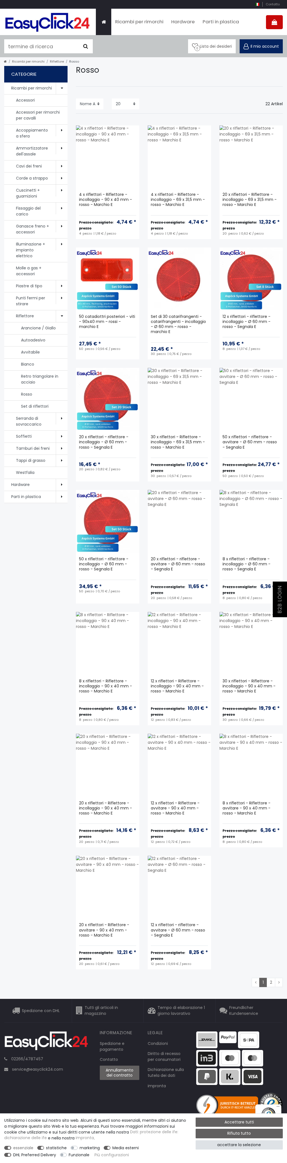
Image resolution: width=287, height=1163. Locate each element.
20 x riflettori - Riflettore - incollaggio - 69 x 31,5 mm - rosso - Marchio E (250, 199)
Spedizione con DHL (41, 1010)
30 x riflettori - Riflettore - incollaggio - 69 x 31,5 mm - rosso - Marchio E (178, 442)
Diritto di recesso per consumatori (164, 1056)
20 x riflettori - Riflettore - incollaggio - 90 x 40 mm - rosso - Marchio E (105, 808)
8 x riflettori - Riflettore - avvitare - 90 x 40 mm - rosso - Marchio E (246, 808)
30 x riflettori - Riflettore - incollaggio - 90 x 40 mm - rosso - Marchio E (249, 686)
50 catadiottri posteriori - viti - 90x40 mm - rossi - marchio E (107, 321)
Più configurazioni (111, 1155)
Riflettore (57, 61)
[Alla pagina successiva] (279, 982)
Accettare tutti (239, 1122)
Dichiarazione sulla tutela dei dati (166, 1072)
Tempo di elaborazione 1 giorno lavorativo (181, 1010)
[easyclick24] (46, 1042)
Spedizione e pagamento (112, 1046)
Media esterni (125, 1148)
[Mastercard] (252, 1058)
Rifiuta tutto (239, 1133)
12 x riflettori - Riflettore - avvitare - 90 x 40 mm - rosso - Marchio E (175, 808)
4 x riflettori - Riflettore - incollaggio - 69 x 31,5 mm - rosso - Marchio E (178, 199)
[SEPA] (248, 1039)
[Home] (103, 22)
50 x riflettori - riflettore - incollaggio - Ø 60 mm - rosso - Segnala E (103, 564)
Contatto (273, 4)
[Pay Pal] (206, 1076)
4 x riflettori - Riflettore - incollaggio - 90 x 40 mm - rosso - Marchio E (105, 199)
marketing (90, 1148)
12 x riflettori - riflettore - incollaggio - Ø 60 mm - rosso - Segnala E (246, 321)
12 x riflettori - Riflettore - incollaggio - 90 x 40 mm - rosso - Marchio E (177, 686)
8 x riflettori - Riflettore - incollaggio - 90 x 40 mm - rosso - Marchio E (105, 686)
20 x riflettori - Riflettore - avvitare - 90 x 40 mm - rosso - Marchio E (104, 930)
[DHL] (206, 1039)
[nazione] (257, 4)
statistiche (56, 1148)
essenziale (23, 1148)
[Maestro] (229, 1058)
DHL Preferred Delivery (34, 1155)
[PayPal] (228, 1037)
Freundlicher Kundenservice (243, 1010)
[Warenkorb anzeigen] (274, 22)
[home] (5, 61)
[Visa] (252, 1076)
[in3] (206, 1058)
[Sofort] (229, 1076)
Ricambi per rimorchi (139, 21)
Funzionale (79, 1155)
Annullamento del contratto (119, 1072)
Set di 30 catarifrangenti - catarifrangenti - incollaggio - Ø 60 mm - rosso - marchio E (178, 324)
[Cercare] (85, 46)
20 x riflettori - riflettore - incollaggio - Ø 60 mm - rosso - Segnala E (103, 442)
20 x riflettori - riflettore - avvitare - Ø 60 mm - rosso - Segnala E (178, 564)
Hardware (183, 21)
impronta (157, 1086)
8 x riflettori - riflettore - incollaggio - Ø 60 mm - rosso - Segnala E (246, 564)
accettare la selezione (239, 1145)
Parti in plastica (221, 21)
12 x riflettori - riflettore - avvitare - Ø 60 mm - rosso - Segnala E (178, 930)
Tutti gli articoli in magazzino (101, 1010)
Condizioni (158, 1043)
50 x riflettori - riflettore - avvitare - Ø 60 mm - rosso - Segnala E (250, 442)
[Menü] (278, 1107)
